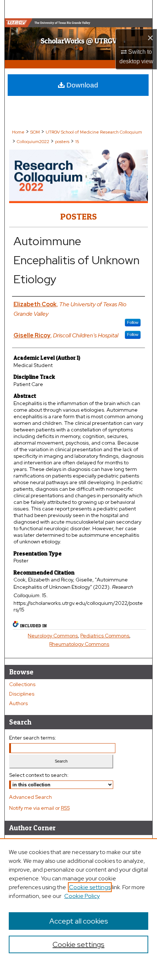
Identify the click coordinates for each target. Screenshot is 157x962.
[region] (78, 900)
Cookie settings (90, 887)
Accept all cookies (78, 921)
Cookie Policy (82, 896)
